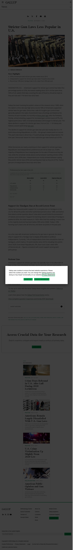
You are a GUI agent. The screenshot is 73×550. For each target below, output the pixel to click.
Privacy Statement (48, 275)
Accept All (28, 279)
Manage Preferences (41, 279)
